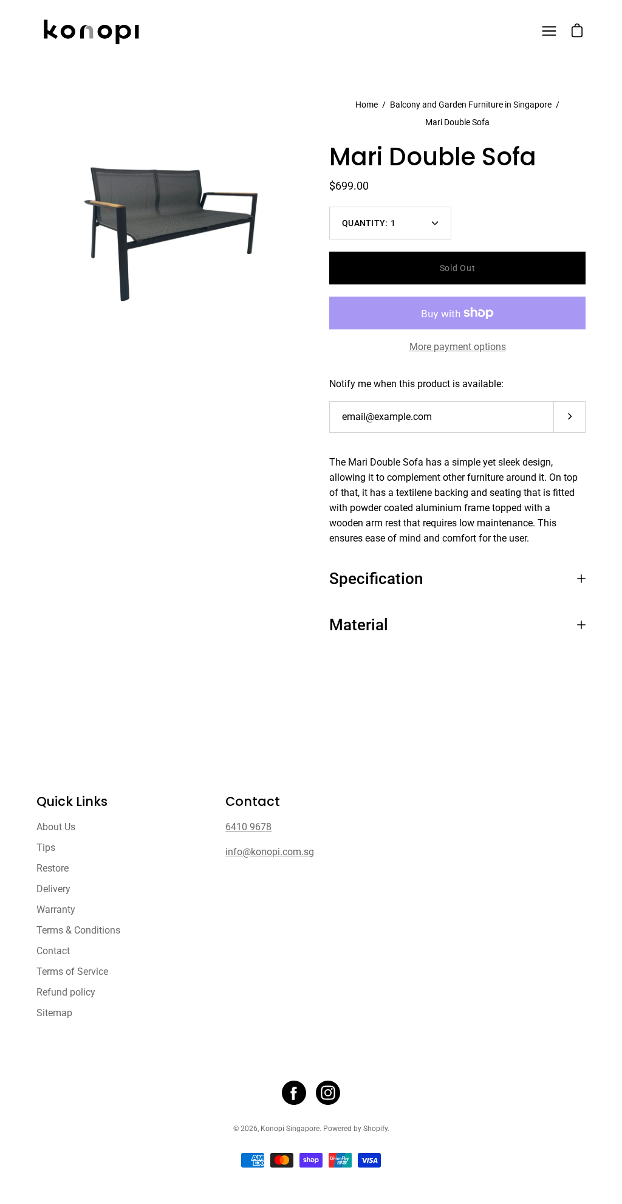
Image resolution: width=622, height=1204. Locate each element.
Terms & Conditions (78, 930)
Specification (376, 578)
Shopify (375, 1128)
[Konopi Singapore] (91, 31)
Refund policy (65, 992)
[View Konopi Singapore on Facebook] (294, 1093)
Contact (53, 951)
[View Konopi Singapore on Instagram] (328, 1093)
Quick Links (72, 802)
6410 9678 (248, 827)
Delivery (53, 889)
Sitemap (54, 1013)
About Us (55, 827)
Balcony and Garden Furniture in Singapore (471, 104)
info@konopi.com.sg (269, 852)
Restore (52, 868)
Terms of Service (72, 971)
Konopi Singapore (290, 1128)
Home (366, 104)
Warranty (55, 909)
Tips (45, 847)
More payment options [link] (457, 347)
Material (358, 625)
